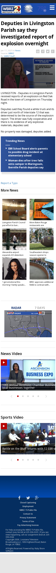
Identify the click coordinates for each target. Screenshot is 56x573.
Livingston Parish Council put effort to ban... (13, 224)
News (18, 50)
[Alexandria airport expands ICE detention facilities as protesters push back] (14, 239)
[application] (28, 73)
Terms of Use (28, 521)
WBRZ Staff (9, 56)
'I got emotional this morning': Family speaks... (14, 283)
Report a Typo (9, 183)
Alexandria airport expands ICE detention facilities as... (12, 255)
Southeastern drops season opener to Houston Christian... (39, 255)
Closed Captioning (28, 502)
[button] (28, 72)
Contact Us (28, 514)
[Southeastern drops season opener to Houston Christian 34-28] (42, 239)
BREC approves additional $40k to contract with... (41, 283)
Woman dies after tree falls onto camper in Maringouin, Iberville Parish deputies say (25, 164)
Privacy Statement (28, 517)
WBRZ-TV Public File (28, 510)
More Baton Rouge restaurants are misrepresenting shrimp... (42, 225)
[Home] (12, 9)
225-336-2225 (32, 532)
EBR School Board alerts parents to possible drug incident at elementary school (28, 152)
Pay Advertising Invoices (28, 525)
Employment (28, 506)
